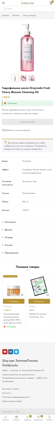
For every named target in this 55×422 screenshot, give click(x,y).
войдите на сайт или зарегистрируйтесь (23, 149)
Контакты (6, 393)
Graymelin (26, 161)
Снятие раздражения (31, 173)
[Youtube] (4, 351)
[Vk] (10, 351)
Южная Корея (28, 193)
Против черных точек (41, 169)
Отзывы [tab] (9, 237)
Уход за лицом (29, 15)
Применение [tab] (11, 252)
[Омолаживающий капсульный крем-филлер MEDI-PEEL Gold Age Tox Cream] (13, 286)
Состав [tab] (8, 245)
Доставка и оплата (10, 389)
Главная (5, 15)
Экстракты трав (29, 181)
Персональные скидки (12, 401)
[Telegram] (16, 351)
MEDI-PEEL (8, 306)
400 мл (25, 201)
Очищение (26, 169)
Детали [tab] (8, 229)
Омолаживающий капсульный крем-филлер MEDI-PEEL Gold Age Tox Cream (13, 318)
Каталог (16, 15)
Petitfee (32, 306)
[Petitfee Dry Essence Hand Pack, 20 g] (39, 286)
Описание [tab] (10, 221)
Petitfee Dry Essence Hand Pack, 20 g (38, 315)
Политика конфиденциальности (16, 397)
